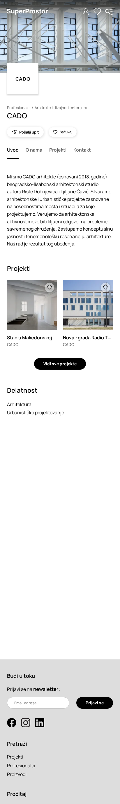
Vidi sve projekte (60, 363)
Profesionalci (18, 107)
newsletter (46, 689)
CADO (12, 344)
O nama (34, 150)
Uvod (13, 150)
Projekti (57, 150)
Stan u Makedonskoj (29, 337)
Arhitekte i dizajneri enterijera (61, 107)
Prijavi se (95, 702)
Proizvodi (17, 774)
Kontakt (82, 150)
